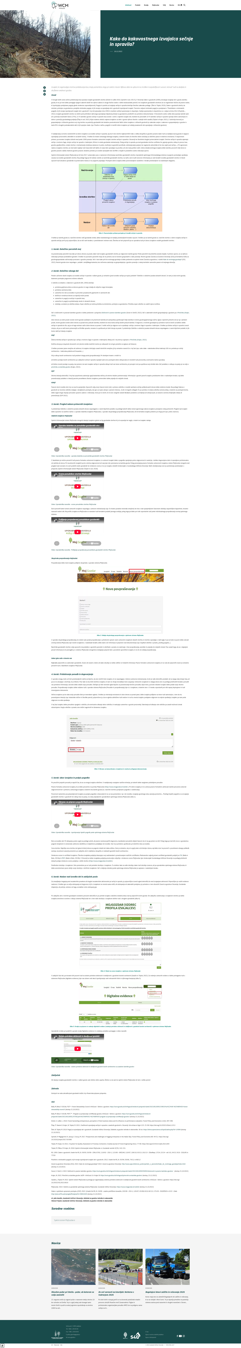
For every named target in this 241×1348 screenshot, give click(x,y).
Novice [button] (171, 5)
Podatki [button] (137, 5)
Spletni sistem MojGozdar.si (64, 1220)
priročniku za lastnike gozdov (60, 367)
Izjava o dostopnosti (150, 1337)
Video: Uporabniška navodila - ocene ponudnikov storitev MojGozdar (73, 504)
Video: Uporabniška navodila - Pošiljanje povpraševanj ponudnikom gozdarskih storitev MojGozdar (83, 550)
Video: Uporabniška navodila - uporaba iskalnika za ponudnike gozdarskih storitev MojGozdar (81, 456)
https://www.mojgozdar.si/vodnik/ (116, 787)
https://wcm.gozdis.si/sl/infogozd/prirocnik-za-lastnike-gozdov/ (121, 1175)
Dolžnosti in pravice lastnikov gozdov (114, 313)
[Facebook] (177, 1336)
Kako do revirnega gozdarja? (172, 259)
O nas (146, 1332)
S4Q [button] (164, 5)
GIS (52, 1345)
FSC (181, 855)
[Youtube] (180, 1336)
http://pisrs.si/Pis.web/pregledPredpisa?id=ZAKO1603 (69, 1194)
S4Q (61, 1345)
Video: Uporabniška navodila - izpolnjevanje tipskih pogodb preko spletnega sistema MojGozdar (83, 832)
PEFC (63, 858)
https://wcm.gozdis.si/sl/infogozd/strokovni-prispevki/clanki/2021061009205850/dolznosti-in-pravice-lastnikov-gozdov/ (132, 1171)
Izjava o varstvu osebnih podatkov (154, 1334)
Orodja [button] (146, 5)
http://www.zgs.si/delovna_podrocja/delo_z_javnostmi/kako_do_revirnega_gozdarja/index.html (153, 1164)
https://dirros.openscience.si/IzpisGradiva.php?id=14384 (162, 1130)
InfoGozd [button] (128, 5)
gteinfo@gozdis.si (75, 1334)
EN (179, 5)
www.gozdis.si (71, 1337)
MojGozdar (155, 5)
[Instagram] (184, 1336)
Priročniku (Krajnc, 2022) (138, 340)
